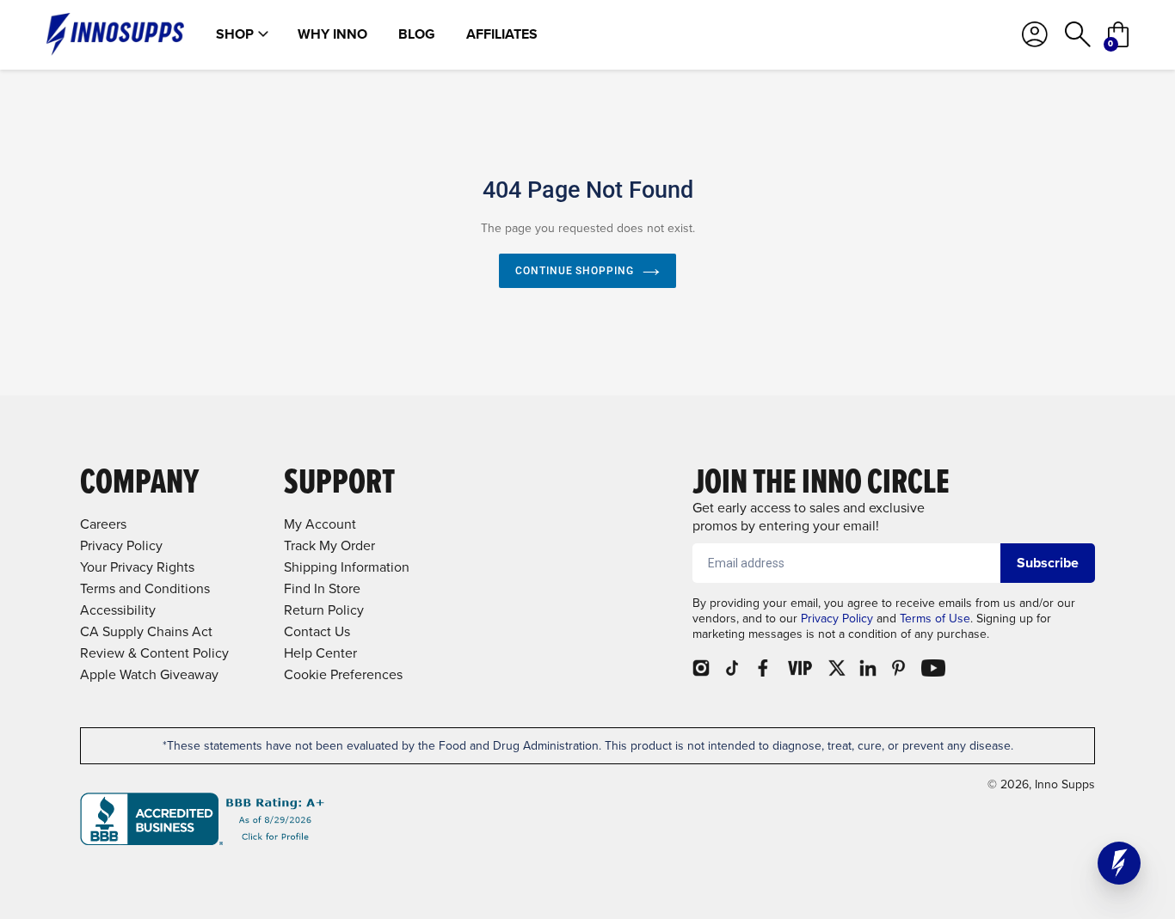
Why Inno (332, 34)
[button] (1119, 863)
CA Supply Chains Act (146, 631)
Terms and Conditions (145, 588)
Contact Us (317, 631)
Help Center (320, 653)
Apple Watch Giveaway (149, 674)
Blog (416, 34)
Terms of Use (935, 619)
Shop (235, 34)
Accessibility (118, 610)
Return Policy (324, 610)
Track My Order (329, 545)
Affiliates (502, 34)
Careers (103, 524)
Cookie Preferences (343, 674)
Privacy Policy (837, 619)
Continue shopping (574, 271)
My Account (320, 524)
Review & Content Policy (154, 653)
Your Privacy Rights (137, 567)
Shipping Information (346, 567)
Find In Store (322, 588)
